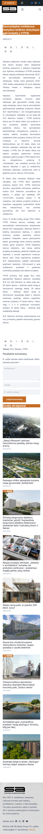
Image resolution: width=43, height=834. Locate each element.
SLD (12, 349)
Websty (32, 829)
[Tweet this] (16, 47)
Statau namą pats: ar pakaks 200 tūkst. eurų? (20, 606)
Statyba (18, 349)
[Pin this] (27, 47)
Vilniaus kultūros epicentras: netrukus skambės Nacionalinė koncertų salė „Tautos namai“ (19, 685)
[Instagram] (35, 3)
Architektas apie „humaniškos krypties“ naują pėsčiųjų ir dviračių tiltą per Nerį (20, 725)
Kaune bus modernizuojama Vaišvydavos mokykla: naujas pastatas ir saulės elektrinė (18, 645)
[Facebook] (32, 3)
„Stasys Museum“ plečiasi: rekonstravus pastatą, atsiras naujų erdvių (21, 443)
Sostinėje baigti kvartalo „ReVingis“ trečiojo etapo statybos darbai (21, 763)
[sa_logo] (9, 9)
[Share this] (11, 47)
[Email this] (5, 47)
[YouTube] (27, 821)
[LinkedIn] (39, 3)
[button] (39, 9)
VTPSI (25, 349)
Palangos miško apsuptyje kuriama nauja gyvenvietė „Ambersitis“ (21, 481)
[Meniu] (22, 3)
